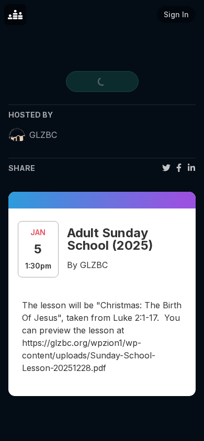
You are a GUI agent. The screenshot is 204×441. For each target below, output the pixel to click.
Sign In (176, 14)
